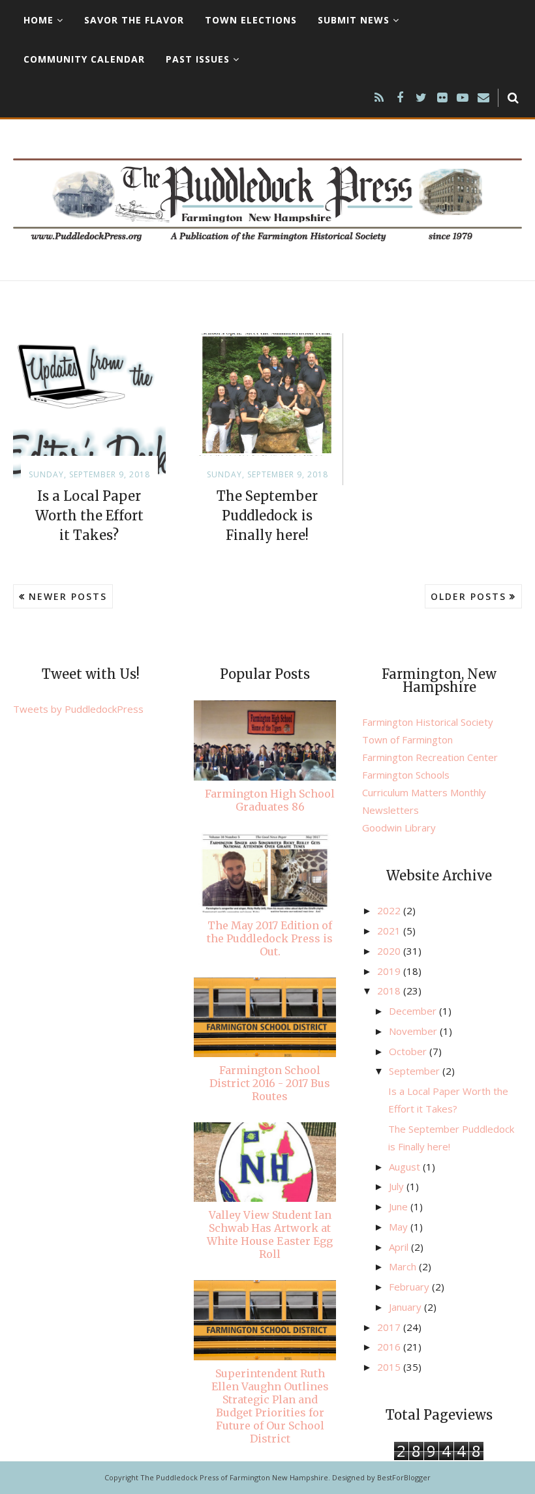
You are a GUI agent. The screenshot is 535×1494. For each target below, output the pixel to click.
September (415, 1070)
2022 (390, 910)
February (410, 1286)
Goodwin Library (399, 827)
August (406, 1166)
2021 (390, 930)
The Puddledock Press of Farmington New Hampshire (234, 1477)
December (414, 1010)
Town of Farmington (407, 739)
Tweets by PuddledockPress (78, 708)
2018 (390, 990)
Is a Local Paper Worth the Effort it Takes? (89, 515)
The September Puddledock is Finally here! (267, 515)
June (399, 1206)
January (406, 1306)
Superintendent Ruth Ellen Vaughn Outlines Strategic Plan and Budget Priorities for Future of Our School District (270, 1406)
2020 (390, 950)
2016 (390, 1346)
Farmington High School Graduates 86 (270, 800)
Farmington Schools (406, 774)
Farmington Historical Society (427, 721)
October (409, 1051)
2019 (390, 971)
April (400, 1246)
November (414, 1031)
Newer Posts (68, 596)
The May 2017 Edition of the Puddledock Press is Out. (270, 938)
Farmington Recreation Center (430, 757)
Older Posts (468, 596)
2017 (390, 1327)
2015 (390, 1366)
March (404, 1266)
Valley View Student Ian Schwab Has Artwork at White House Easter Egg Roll (270, 1234)
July (397, 1186)
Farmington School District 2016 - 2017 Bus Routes (269, 1083)
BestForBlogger (404, 1477)
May (399, 1226)
